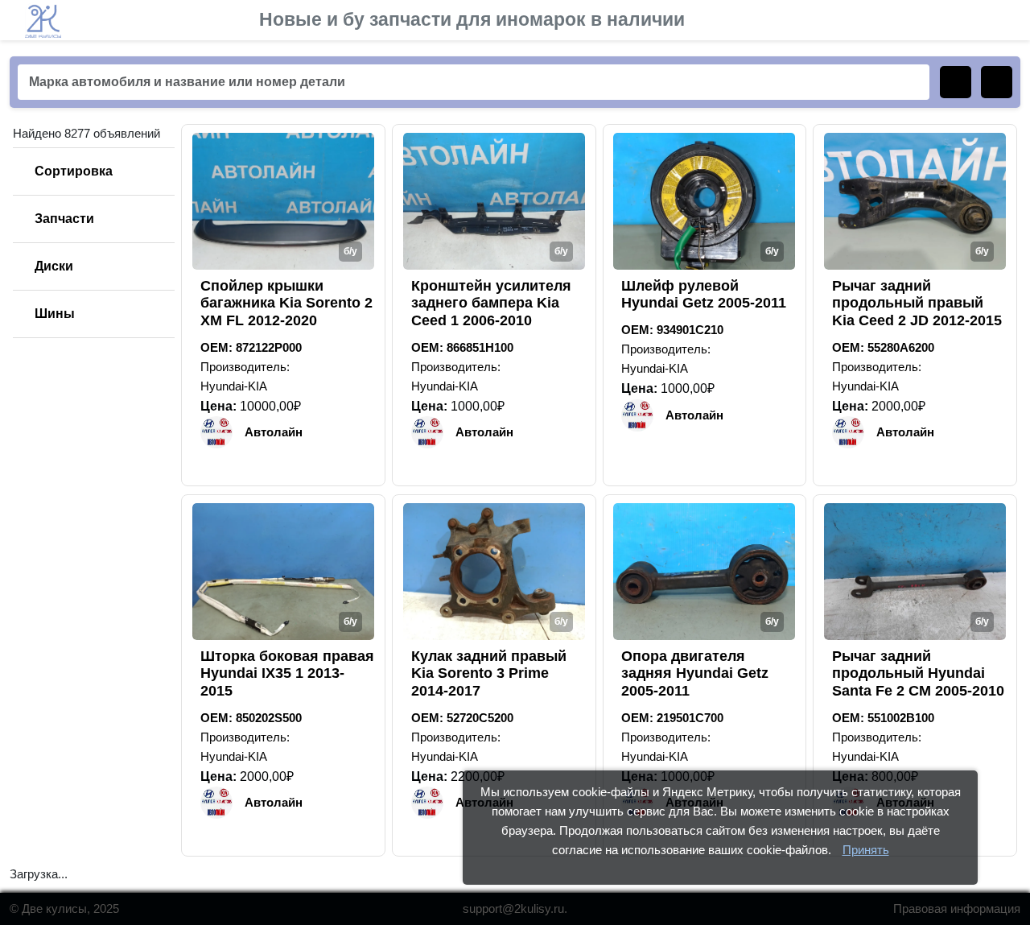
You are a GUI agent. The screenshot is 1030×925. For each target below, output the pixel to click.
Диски (54, 266)
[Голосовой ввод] (996, 82)
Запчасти (64, 218)
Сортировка (74, 171)
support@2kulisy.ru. (515, 908)
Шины (55, 313)
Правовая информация (956, 908)
